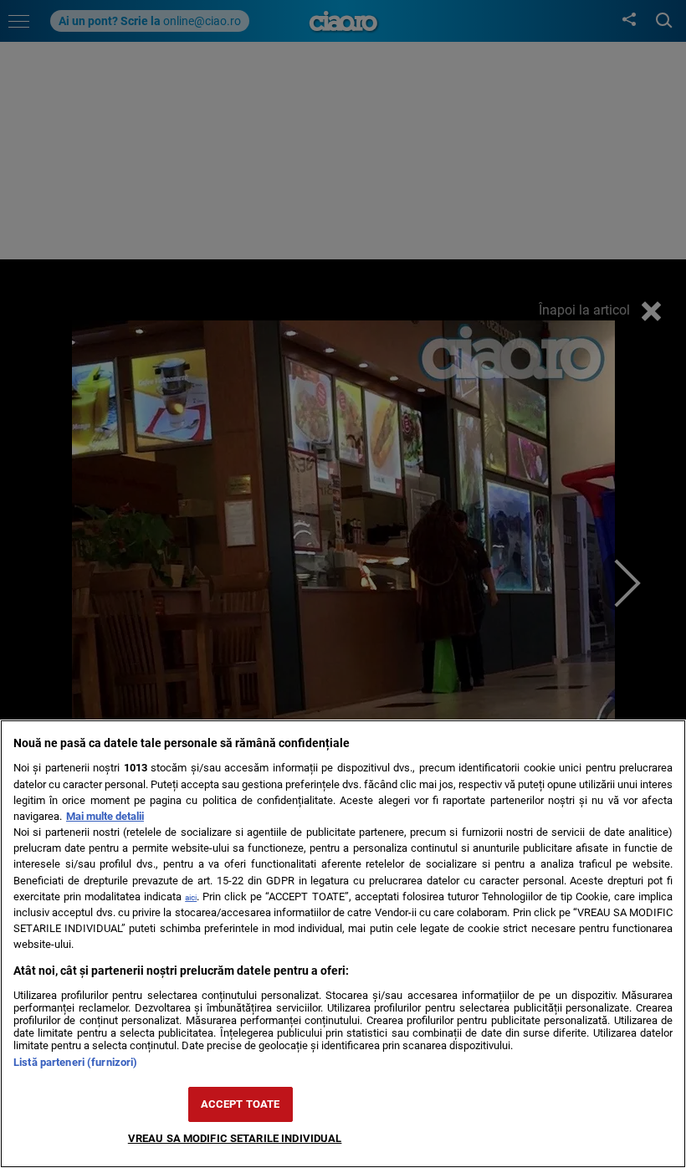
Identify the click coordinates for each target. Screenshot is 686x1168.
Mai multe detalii (105, 816)
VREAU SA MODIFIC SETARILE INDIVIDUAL (235, 1138)
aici (191, 897)
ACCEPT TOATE (240, 1104)
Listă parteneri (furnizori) (75, 1062)
